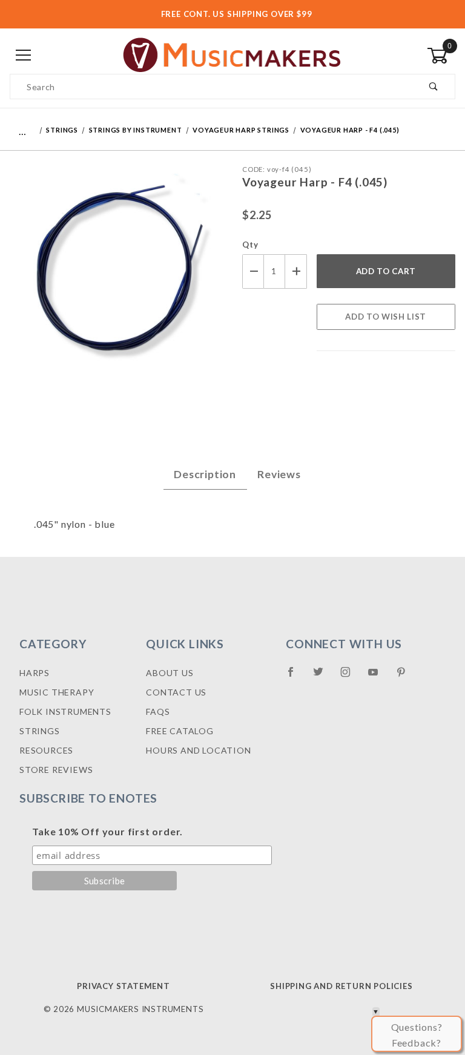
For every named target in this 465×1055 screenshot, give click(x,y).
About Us (169, 673)
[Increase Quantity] (296, 271)
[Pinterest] (406, 676)
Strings (39, 731)
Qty (250, 244)
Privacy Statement (123, 986)
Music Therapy (56, 692)
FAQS (158, 711)
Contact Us (176, 692)
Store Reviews (56, 769)
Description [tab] (205, 474)
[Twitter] (323, 676)
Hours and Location (198, 750)
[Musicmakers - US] (232, 55)
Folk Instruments (65, 711)
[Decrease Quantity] (253, 271)
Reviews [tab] (279, 474)
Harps (34, 673)
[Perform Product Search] (434, 86)
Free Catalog (180, 731)
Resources (46, 750)
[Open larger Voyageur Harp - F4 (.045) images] (116, 275)
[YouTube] (378, 676)
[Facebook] (296, 676)
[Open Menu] (24, 55)
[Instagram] (350, 676)
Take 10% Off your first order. (107, 831)
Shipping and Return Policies (341, 986)
